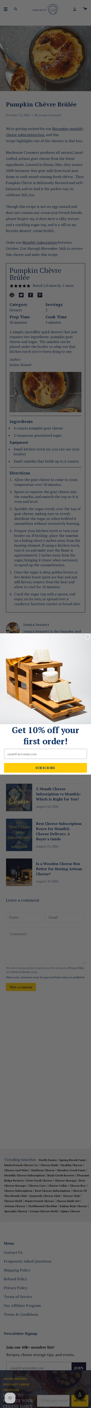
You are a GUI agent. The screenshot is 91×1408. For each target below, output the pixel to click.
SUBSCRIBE (45, 768)
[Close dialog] (87, 637)
